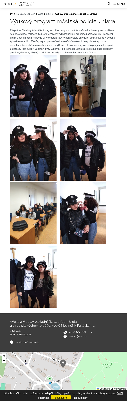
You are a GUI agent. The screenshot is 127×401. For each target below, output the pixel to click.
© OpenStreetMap (117, 388)
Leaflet (103, 388)
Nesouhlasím (80, 397)
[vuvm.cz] (12, 13)
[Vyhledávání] (109, 3)
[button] (63, 363)
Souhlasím (61, 397)
